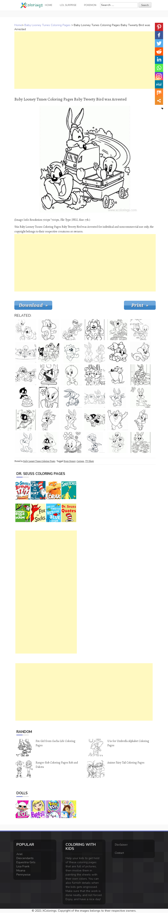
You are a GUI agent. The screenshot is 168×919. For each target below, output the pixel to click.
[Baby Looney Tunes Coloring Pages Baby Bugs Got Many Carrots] (140, 442)
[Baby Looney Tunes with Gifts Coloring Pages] (48, 352)
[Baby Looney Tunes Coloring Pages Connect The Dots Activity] (26, 329)
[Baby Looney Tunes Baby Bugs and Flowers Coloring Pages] (140, 397)
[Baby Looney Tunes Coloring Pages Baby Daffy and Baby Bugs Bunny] (94, 352)
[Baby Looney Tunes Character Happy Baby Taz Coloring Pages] (117, 420)
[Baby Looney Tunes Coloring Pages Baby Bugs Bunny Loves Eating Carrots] (140, 374)
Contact (119, 853)
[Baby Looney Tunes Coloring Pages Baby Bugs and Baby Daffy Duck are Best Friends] (48, 442)
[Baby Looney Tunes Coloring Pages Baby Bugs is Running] (71, 420)
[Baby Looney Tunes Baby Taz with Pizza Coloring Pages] (94, 329)
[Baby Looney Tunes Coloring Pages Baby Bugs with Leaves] (117, 397)
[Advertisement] (85, 60)
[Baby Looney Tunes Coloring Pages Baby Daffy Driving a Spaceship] (26, 420)
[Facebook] (159, 35)
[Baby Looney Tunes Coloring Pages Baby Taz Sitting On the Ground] (71, 352)
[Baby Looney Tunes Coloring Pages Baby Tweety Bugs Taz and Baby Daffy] (117, 442)
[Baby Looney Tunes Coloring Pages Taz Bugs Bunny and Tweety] (26, 374)
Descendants (25, 858)
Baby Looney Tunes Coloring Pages (47, 25)
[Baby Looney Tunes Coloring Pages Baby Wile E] (94, 442)
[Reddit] (159, 51)
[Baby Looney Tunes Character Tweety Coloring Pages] (71, 374)
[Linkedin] (159, 60)
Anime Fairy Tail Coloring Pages (125, 763)
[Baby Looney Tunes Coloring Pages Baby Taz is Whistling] (117, 374)
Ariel (19, 854)
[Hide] (162, 108)
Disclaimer (121, 845)
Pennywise (23, 875)
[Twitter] (159, 43)
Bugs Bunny (69, 461)
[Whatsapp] (159, 68)
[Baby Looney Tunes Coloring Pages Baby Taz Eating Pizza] (117, 329)
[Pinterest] (159, 27)
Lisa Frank (23, 866)
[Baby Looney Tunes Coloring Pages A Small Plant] (26, 352)
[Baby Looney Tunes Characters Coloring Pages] (94, 420)
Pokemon (90, 5)
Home (18, 25)
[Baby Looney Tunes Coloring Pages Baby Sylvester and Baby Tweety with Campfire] (140, 329)
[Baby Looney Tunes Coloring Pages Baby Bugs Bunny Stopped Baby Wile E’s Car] (71, 329)
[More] (159, 101)
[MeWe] (159, 84)
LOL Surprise (68, 5)
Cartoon (80, 461)
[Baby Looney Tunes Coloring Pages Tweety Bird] (48, 397)
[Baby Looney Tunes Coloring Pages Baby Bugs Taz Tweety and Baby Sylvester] (94, 397)
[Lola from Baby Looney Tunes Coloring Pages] (117, 352)
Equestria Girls (25, 862)
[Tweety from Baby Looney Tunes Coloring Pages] (71, 442)
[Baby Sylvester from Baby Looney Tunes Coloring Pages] (140, 352)
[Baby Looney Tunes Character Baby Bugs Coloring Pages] (26, 442)
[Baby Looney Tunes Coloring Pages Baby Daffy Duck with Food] (48, 374)
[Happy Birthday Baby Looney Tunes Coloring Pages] (26, 397)
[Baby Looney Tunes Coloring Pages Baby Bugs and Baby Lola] (94, 374)
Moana (20, 870)
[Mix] (159, 92)
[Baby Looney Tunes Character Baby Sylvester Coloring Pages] (48, 329)
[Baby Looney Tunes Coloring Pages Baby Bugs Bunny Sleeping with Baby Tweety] (71, 397)
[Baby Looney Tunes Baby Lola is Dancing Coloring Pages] (140, 420)
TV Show (89, 461)
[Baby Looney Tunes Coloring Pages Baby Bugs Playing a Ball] (48, 420)
